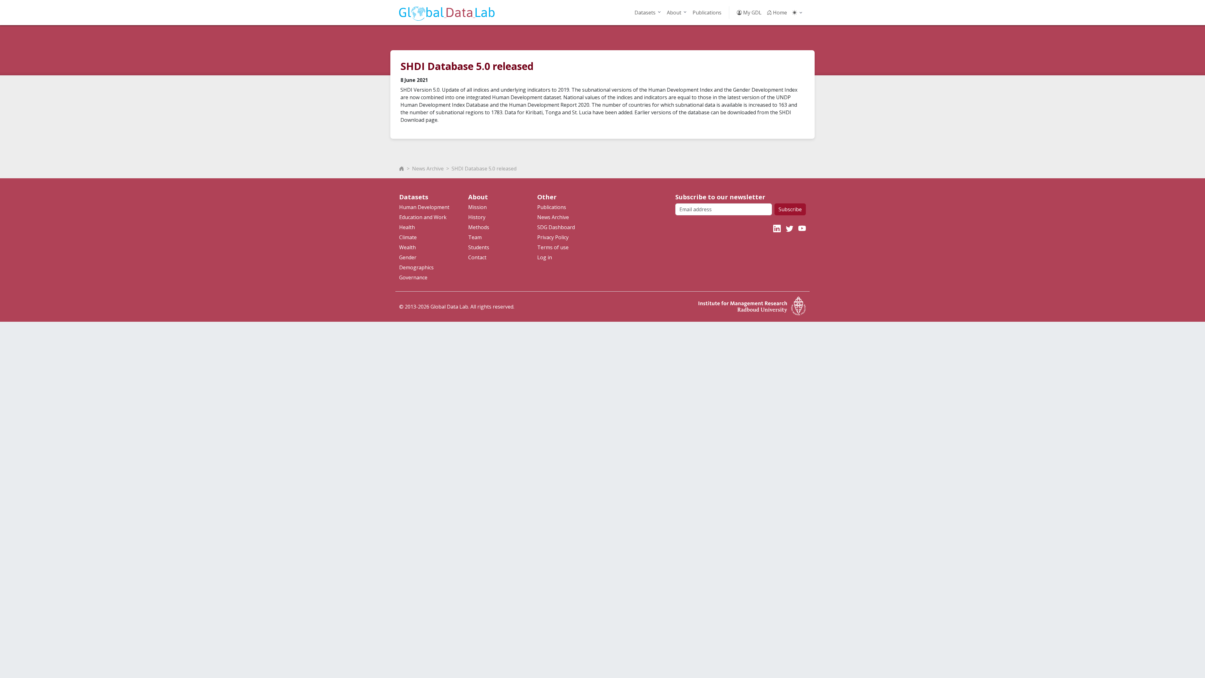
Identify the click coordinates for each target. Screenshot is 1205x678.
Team (475, 237)
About (674, 12)
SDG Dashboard (556, 227)
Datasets (645, 12)
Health (407, 227)
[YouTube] (802, 228)
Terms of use (553, 247)
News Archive (428, 168)
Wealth (407, 247)
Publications (707, 12)
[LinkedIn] (777, 228)
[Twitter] (789, 228)
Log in (544, 257)
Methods (478, 227)
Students (478, 247)
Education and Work (423, 217)
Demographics (416, 267)
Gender (407, 257)
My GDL (752, 12)
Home (779, 12)
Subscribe (790, 209)
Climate (408, 237)
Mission (477, 207)
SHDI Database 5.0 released (484, 168)
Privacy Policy (553, 237)
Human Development (424, 207)
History (476, 217)
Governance (413, 277)
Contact (477, 257)
